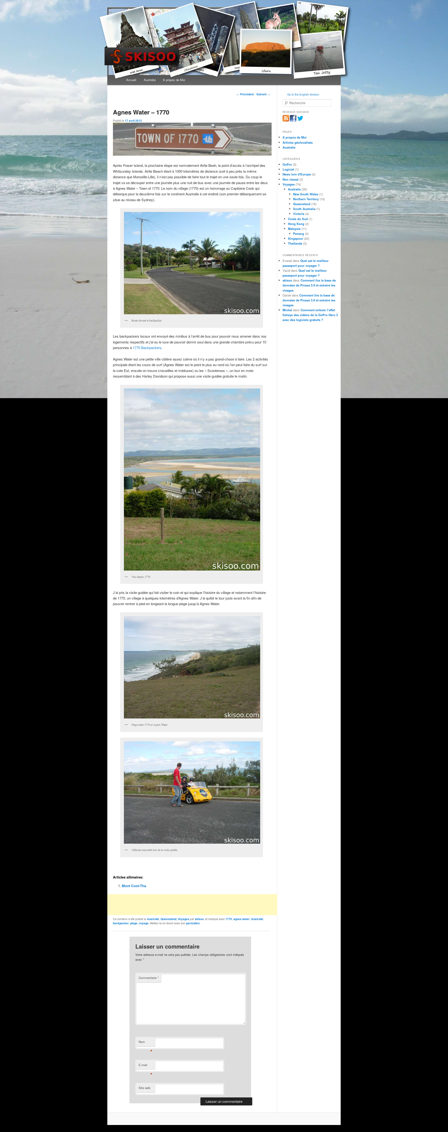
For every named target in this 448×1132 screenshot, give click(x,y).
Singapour (295, 238)
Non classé (290, 179)
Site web (144, 1088)
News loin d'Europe (297, 174)
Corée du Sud (298, 219)
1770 (228, 919)
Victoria (298, 213)
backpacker (121, 923)
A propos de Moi (174, 80)
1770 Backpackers (147, 347)
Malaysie (294, 228)
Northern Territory (306, 199)
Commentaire (149, 977)
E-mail (145, 1066)
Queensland (168, 919)
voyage (144, 923)
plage (133, 923)
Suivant (263, 94)
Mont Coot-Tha (134, 885)
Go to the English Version (303, 94)
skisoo (199, 919)
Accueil (131, 80)
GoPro (287, 164)
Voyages (183, 919)
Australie (150, 80)
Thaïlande (295, 243)
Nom (145, 1042)
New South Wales (305, 194)
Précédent (245, 94)
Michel (287, 310)
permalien (193, 923)
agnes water (241, 919)
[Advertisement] (192, 904)
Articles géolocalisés (298, 142)
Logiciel (288, 169)
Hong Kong (296, 223)
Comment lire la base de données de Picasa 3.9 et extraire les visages (309, 285)
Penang (298, 233)
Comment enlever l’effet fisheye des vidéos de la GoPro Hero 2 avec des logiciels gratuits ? (310, 315)
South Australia (304, 209)
